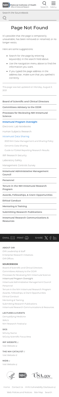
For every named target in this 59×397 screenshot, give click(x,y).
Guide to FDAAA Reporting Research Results (27, 150)
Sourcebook (10, 264)
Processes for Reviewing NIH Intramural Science (25, 114)
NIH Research (14, 324)
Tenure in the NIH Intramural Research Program (25, 188)
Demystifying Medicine (14, 316)
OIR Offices (8, 258)
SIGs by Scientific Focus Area (17, 336)
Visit (10, 346)
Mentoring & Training (15, 206)
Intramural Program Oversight (20, 121)
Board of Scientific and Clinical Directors (26, 101)
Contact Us (17, 387)
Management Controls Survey (19, 165)
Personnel (8, 180)
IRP (11, 342)
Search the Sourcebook (15, 12)
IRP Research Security (15, 155)
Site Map (38, 392)
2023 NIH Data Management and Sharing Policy (29, 141)
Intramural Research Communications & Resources (26, 219)
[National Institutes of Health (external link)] (23, 375)
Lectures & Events (14, 313)
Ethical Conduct (12, 200)
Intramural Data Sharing (16, 136)
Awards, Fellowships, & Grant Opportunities (27, 195)
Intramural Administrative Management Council (25, 173)
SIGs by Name (10, 333)
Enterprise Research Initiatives (18, 255)
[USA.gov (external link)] (41, 375)
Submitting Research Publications (22, 212)
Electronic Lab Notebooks (17, 126)
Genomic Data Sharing (16, 145)
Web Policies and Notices (19, 392)
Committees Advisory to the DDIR (22, 107)
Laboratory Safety (12, 160)
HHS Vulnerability (40, 387)
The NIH (14, 351)
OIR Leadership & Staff (14, 251)
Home (6, 387)
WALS (6, 320)
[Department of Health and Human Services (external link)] (11, 375)
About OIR (9, 247)
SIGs (5, 329)
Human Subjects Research (17, 131)
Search (48, 392)
